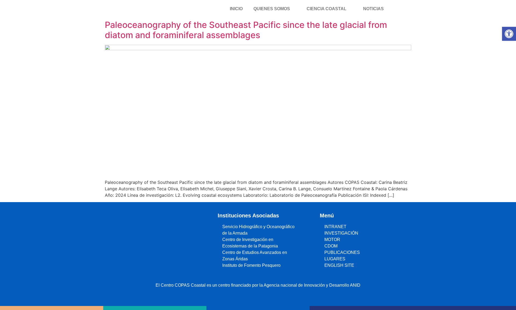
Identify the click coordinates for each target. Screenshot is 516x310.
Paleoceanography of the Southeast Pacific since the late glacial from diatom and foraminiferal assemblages (246, 30)
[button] (509, 34)
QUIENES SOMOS (271, 8)
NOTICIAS (373, 8)
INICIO (236, 8)
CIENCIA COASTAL (326, 8)
